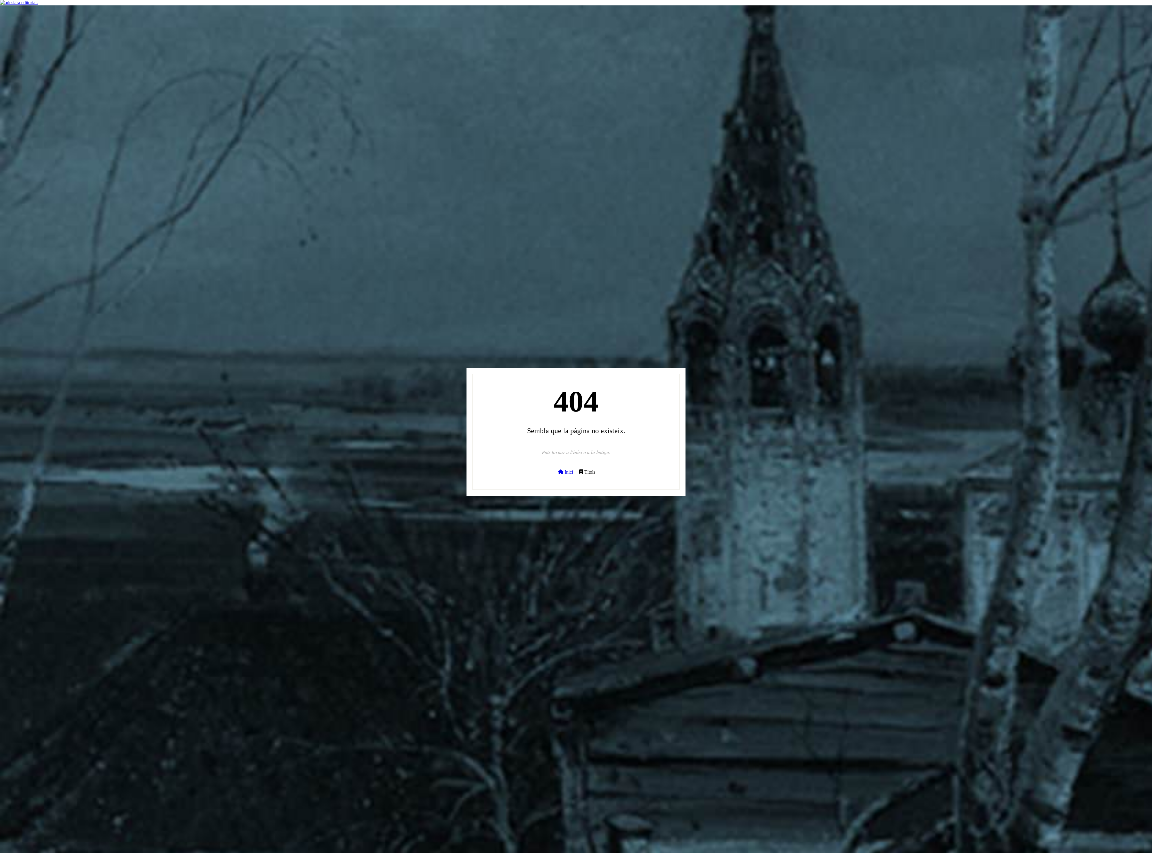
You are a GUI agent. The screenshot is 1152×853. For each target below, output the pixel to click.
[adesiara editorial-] (19, 2)
